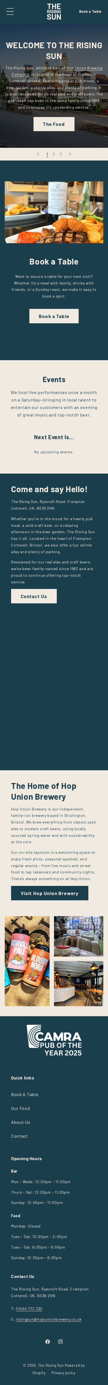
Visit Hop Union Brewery (50, 893)
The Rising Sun (51, 1365)
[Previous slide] (38, 154)
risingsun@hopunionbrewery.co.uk (48, 1319)
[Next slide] (70, 154)
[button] (10, 12)
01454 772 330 (29, 1308)
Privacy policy (64, 1373)
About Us (20, 1122)
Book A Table (24, 1094)
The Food (54, 124)
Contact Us (34, 596)
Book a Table (90, 11)
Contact (19, 1136)
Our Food (20, 1108)
